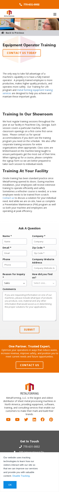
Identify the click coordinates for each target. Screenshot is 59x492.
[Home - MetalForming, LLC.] (9, 13)
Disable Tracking (21, 475)
